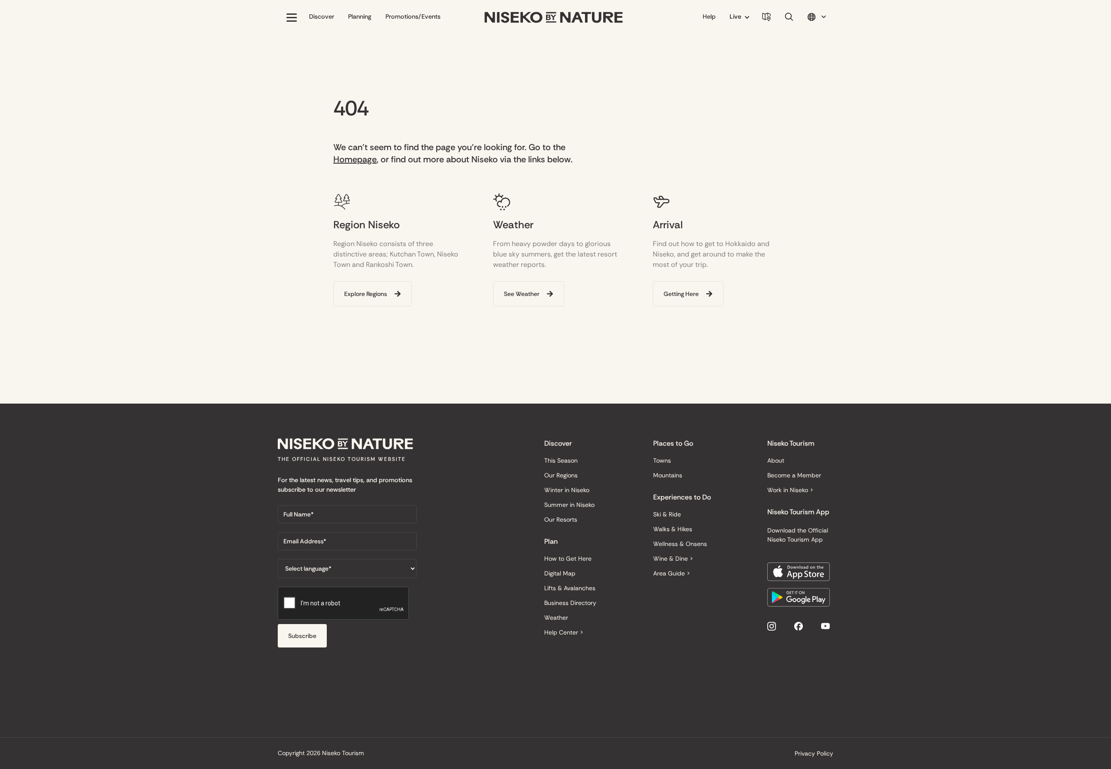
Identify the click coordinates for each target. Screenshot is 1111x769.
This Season (561, 460)
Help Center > (563, 632)
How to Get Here (568, 558)
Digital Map (559, 573)
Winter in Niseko (566, 490)
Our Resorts (560, 519)
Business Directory (570, 603)
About (775, 460)
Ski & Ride (667, 514)
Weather (556, 618)
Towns (662, 460)
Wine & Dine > (673, 558)
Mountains (667, 475)
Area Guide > (671, 573)
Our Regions (561, 475)
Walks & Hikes (672, 529)
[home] (553, 17)
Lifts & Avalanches (569, 588)
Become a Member (794, 475)
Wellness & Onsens (680, 544)
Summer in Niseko (569, 505)
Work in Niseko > (790, 490)
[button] (291, 17)
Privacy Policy (814, 753)
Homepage (355, 159)
